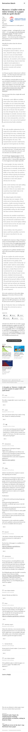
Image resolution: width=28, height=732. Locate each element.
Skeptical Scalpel (15, 156)
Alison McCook (15, 380)
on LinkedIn (8, 328)
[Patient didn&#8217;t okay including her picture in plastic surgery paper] (7, 349)
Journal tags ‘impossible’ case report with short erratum (7, 369)
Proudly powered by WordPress (15, 730)
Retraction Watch (8, 3)
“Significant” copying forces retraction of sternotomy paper (19, 354)
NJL (6, 424)
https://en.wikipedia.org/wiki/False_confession (13, 616)
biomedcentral (5, 381)
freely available (11, 381)
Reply (4, 405)
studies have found (20, 243)
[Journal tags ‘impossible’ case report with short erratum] (7, 363)
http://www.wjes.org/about (8, 460)
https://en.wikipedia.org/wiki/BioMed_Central (13, 575)
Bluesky (11, 327)
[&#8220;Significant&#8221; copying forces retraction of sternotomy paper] (19, 349)
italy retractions (17, 381)
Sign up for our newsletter (14, 340)
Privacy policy (5, 730)
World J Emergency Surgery (12, 382)
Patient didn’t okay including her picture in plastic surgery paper (6, 354)
